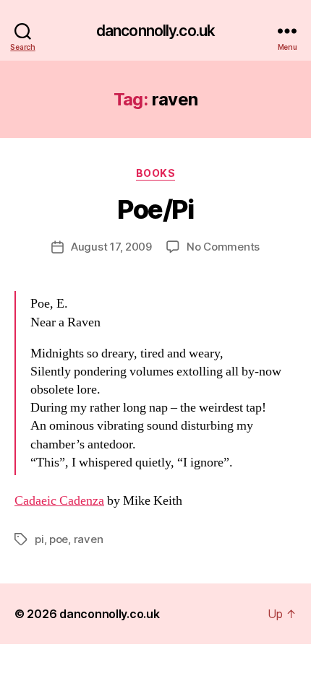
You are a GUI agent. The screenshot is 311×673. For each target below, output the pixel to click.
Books (156, 173)
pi (39, 539)
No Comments (223, 246)
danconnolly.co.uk (155, 30)
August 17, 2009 (111, 246)
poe (58, 539)
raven (88, 539)
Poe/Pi (155, 209)
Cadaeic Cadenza (59, 500)
